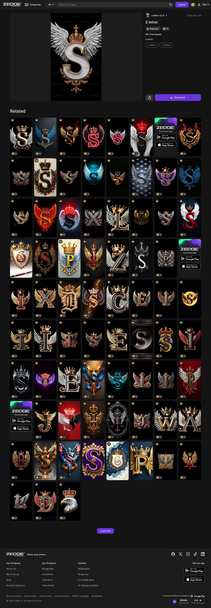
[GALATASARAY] (21, 258)
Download (180, 97)
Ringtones (83, 574)
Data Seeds (48, 585)
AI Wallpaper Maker (88, 585)
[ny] (45, 177)
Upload (182, 4)
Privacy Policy (30, 596)
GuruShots (47, 574)
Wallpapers (84, 568)
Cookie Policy (46, 596)
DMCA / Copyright (80, 596)
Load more (105, 530)
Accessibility (97, 596)
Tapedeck (47, 579)
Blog (8, 579)
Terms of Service (13, 596)
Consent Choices (62, 596)
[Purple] (93, 461)
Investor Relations (15, 585)
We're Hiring (12, 574)
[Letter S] (190, 299)
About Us (11, 568)
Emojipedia (48, 568)
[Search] (170, 4)
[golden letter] (142, 461)
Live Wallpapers (86, 579)
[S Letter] (117, 177)
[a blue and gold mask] (69, 258)
